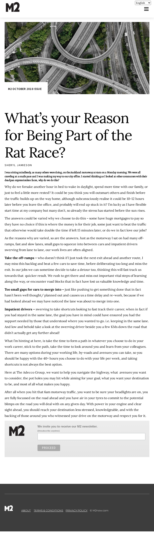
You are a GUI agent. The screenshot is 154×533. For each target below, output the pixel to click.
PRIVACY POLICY (76, 510)
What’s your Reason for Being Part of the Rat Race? (68, 135)
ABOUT (26, 510)
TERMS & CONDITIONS (48, 510)
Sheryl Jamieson (18, 165)
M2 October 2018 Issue (25, 89)
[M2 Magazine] (16, 10)
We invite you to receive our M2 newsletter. (67, 426)
